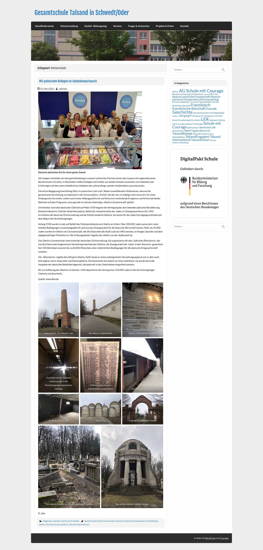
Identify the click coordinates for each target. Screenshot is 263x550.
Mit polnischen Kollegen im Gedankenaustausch (68, 81)
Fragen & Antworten (138, 26)
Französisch (200, 105)
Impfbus (175, 116)
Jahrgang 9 (185, 115)
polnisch (64, 524)
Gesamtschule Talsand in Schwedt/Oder (82, 13)
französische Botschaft (188, 108)
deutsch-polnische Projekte (66, 521)
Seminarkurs (193, 127)
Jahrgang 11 (209, 116)
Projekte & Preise (165, 26)
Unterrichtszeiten (180, 142)
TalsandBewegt (182, 133)
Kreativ (219, 116)
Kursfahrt (196, 120)
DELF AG (213, 94)
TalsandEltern (178, 137)
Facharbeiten (204, 102)
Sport (187, 130)
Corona (206, 94)
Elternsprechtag (209, 99)
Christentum (197, 94)
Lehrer (42, 524)
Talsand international (79, 524)
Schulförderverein (44, 26)
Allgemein (47, 521)
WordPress (210, 538)
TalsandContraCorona (203, 133)
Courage (224, 538)
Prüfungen (198, 124)
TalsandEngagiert (198, 137)
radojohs (63, 88)
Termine (117, 26)
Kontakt (184, 26)
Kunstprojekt (184, 120)
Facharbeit (194, 102)
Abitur (175, 91)
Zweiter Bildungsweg (95, 26)
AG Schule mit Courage (201, 90)
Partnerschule (52, 524)
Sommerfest (178, 130)
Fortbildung (152, 521)
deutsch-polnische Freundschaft (99, 521)
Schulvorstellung (69, 26)
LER (205, 119)
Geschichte (182, 112)
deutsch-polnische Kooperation (131, 521)
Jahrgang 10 (197, 116)
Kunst (175, 120)
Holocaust (219, 112)
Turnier (212, 140)
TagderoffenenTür (201, 130)
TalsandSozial (200, 140)
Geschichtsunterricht (203, 112)
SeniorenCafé (207, 127)
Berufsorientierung (181, 94)
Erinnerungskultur (181, 102)
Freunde (211, 108)
